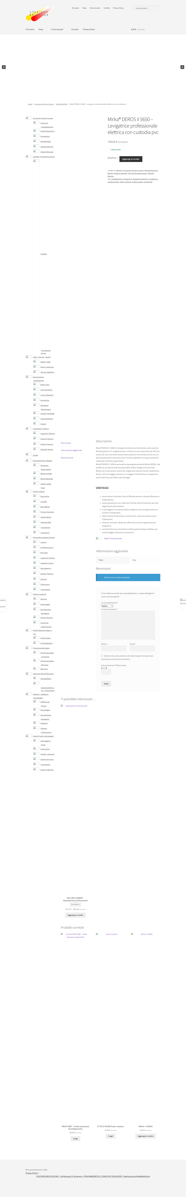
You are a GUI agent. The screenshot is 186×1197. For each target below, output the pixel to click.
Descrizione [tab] (66, 443)
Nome (104, 644)
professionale (137, 182)
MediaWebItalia (143, 1176)
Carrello (107, 8)
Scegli (75, 1138)
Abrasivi (119, 170)
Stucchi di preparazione (137, 173)
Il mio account (95, 8)
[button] (4, 67)
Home (30, 104)
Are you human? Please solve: (113, 665)
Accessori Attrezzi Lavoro (44, 104)
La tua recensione (109, 609)
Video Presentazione (113, 538)
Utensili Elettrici (62, 104)
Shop (84, 8)
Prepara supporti (120, 173)
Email (133, 644)
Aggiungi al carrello (130, 159)
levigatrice (127, 179)
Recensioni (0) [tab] (67, 457)
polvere (128, 182)
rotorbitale (148, 182)
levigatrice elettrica (140, 179)
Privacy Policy (118, 8)
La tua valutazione (109, 602)
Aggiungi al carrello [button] (75, 915)
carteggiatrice (116, 179)
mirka (122, 182)
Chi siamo (75, 8)
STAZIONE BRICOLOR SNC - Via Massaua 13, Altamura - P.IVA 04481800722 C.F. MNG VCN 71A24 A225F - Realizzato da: (86, 1176)
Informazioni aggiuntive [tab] (71, 450)
